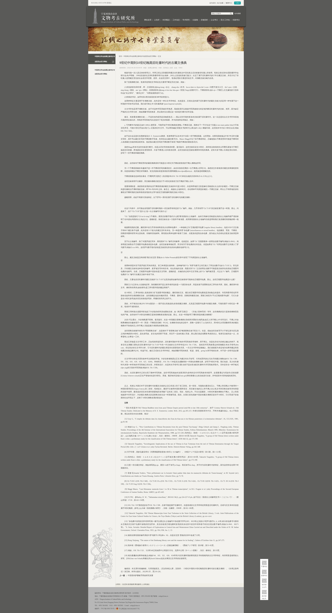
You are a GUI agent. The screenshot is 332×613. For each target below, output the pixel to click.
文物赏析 (204, 20)
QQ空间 (125, 584)
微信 (147, 584)
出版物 (195, 20)
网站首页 (147, 20)
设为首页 (212, 3)
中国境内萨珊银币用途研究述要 (140, 575)
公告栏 (157, 20)
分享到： (119, 584)
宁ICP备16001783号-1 (108, 609)
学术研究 (186, 20)
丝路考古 (236, 20)
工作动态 (176, 20)
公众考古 (214, 20)
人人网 (143, 584)
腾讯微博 (138, 584)
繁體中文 (229, 3)
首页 (120, 56)
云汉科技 (135, 593)
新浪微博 (131, 584)
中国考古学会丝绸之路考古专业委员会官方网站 (140, 56)
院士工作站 (225, 20)
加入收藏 (220, 3)
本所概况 (166, 20)
